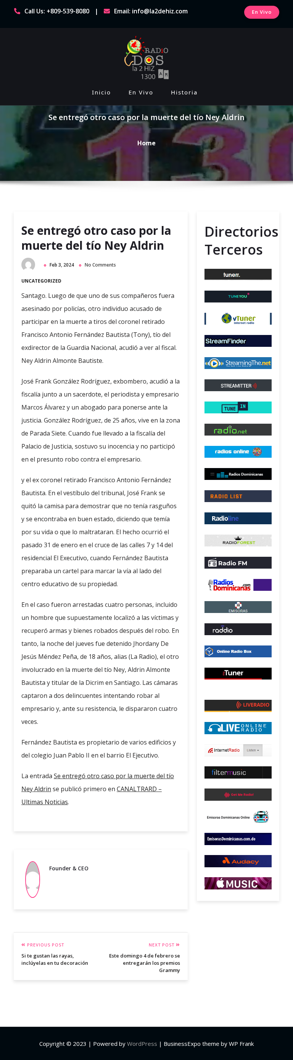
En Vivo (262, 11)
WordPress (142, 1043)
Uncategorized (41, 281)
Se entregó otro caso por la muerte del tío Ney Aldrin (96, 238)
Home (146, 143)
